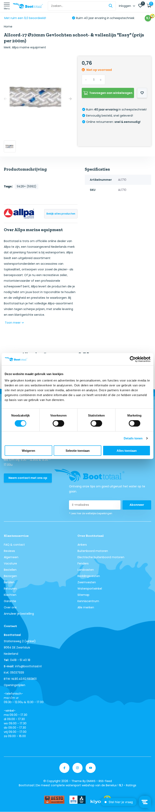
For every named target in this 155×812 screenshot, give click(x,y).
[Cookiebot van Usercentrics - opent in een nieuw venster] (132, 359)
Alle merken (86, 607)
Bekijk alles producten (60, 213)
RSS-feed (105, 781)
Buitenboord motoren (93, 551)
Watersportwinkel (90, 589)
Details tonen (133, 438)
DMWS (91, 781)
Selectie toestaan (78, 450)
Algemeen (11, 557)
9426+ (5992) (26, 186)
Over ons (10, 607)
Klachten (10, 595)
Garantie (10, 601)
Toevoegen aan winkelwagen (110, 93)
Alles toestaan (127, 450)
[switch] (58, 423)
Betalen (9, 582)
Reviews (9, 551)
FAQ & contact (14, 545)
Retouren (10, 589)
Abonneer (137, 505)
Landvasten (86, 570)
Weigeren (28, 450)
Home (8, 26)
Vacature (10, 563)
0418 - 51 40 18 (20, 660)
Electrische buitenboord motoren (101, 557)
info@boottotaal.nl (28, 666)
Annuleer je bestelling (19, 614)
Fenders (83, 563)
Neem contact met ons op (27, 478)
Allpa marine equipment (29, 47)
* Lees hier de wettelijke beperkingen (90, 513)
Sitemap (83, 595)
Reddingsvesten (89, 576)
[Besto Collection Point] (54, 800)
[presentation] (5, 99)
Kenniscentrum (88, 601)
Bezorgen (10, 576)
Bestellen (10, 570)
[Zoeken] (111, 6)
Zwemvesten (87, 582)
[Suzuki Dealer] (77, 800)
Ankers (82, 545)
